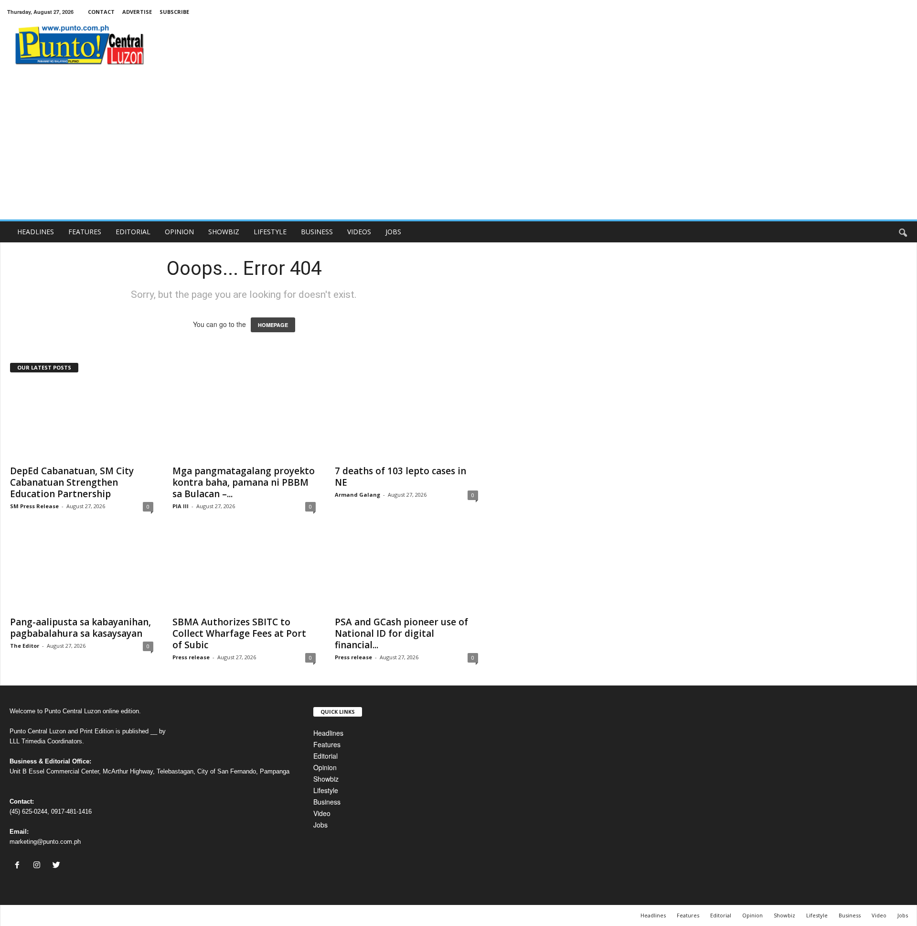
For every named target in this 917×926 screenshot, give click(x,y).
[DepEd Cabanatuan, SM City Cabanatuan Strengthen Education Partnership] (81, 421)
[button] (902, 231)
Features (327, 744)
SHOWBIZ (223, 231)
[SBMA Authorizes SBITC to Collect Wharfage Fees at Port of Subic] (244, 572)
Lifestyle (325, 790)
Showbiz (326, 779)
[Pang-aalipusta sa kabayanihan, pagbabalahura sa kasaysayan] (81, 572)
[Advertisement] (458, 148)
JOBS (393, 231)
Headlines (328, 733)
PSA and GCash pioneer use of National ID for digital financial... (401, 633)
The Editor (24, 645)
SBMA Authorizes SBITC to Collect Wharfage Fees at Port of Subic (239, 633)
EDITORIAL (133, 231)
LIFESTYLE (270, 231)
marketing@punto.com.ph (45, 841)
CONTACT (101, 11)
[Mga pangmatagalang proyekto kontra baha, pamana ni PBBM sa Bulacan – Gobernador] (244, 421)
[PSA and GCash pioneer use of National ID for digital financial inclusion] (406, 572)
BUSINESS (317, 231)
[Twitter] (57, 865)
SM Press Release (34, 506)
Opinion (325, 767)
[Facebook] (19, 865)
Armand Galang (357, 494)
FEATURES (84, 231)
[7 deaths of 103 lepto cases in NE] (406, 421)
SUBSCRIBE (174, 11)
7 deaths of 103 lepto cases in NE (400, 477)
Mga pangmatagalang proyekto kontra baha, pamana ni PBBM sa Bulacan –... (243, 482)
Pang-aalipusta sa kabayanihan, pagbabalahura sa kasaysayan (80, 628)
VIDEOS (359, 231)
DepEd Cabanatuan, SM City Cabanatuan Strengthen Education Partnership (72, 482)
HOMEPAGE (273, 324)
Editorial (325, 756)
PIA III (180, 506)
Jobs (320, 824)
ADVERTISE (137, 11)
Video (322, 813)
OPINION (179, 231)
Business (327, 801)
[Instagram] (39, 865)
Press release (191, 657)
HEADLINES (35, 231)
